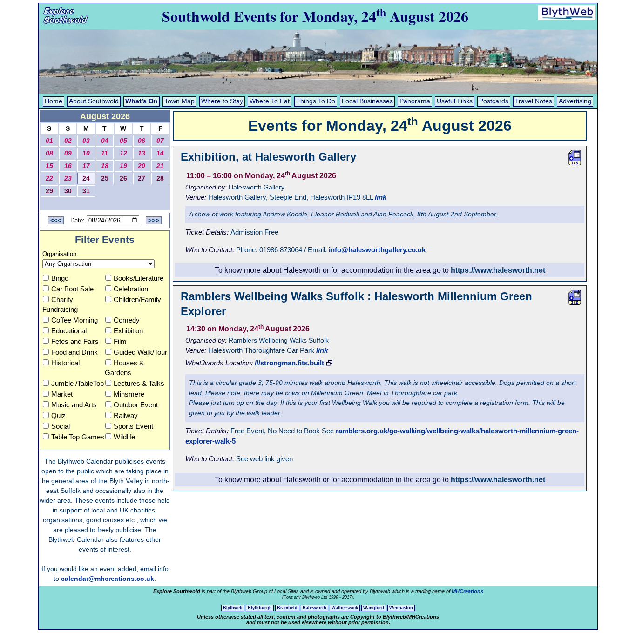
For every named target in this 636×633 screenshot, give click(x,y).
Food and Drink (74, 352)
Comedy (127, 320)
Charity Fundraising (60, 304)
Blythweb (233, 608)
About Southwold (94, 101)
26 (123, 178)
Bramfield (287, 608)
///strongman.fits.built (289, 363)
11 (104, 153)
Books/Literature (138, 278)
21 (160, 165)
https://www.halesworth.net (498, 270)
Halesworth (314, 608)
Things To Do (315, 101)
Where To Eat (270, 101)
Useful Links (455, 101)
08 (49, 153)
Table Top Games (77, 437)
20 (141, 165)
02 (68, 140)
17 (86, 165)
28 (160, 178)
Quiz (58, 415)
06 (141, 140)
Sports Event (133, 426)
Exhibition (128, 331)
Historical (65, 363)
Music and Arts (74, 405)
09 (68, 153)
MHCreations (467, 591)
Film (120, 341)
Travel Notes (533, 101)
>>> (153, 220)
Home (53, 101)
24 (86, 178)
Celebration (131, 289)
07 (160, 140)
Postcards (493, 101)
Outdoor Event (136, 405)
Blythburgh (260, 608)
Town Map (179, 101)
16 (68, 165)
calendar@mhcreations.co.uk (107, 578)
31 (86, 191)
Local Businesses (367, 101)
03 (86, 140)
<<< (55, 220)
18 (104, 165)
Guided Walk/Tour (140, 352)
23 (68, 178)
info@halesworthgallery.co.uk (377, 250)
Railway (126, 415)
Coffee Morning (74, 320)
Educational (69, 331)
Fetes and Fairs (75, 341)
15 (49, 165)
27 (141, 178)
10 (86, 153)
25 (104, 178)
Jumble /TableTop (77, 383)
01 (49, 140)
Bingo (59, 278)
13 (141, 153)
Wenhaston (401, 608)
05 (123, 140)
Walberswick (345, 608)
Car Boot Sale (72, 289)
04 (104, 140)
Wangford (373, 608)
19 (123, 165)
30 (68, 191)
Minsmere (129, 394)
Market (62, 394)
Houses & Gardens (124, 368)
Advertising (575, 101)
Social (60, 426)
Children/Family (137, 299)
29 (49, 191)
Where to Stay (222, 101)
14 (160, 153)
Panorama (414, 101)
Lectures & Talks (139, 383)
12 (123, 153)
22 (49, 178)
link (380, 197)
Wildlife (124, 437)
